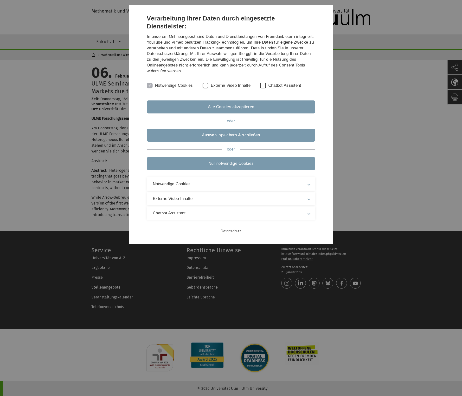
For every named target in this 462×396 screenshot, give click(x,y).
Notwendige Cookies (174, 85)
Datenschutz (231, 231)
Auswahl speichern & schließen (231, 135)
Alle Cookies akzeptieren (231, 107)
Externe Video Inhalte (230, 85)
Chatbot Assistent (284, 85)
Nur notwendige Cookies (231, 163)
